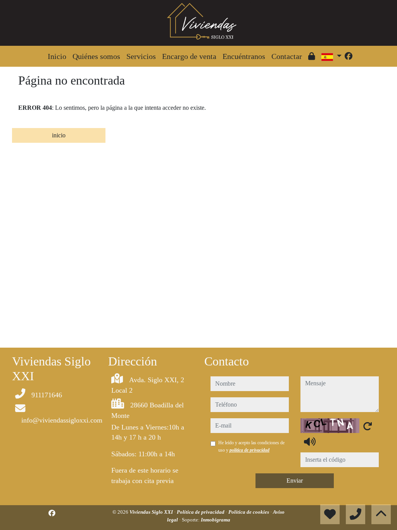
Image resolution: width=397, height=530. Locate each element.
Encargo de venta (189, 56)
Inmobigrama (215, 520)
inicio (59, 135)
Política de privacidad (201, 512)
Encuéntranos (244, 56)
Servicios (141, 56)
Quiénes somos (96, 56)
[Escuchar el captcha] (310, 441)
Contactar (286, 56)
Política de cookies (249, 512)
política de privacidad (249, 450)
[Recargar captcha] (367, 426)
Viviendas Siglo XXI (151, 512)
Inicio (57, 56)
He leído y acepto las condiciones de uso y (251, 446)
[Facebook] (348, 56)
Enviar (295, 480)
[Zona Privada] (311, 56)
